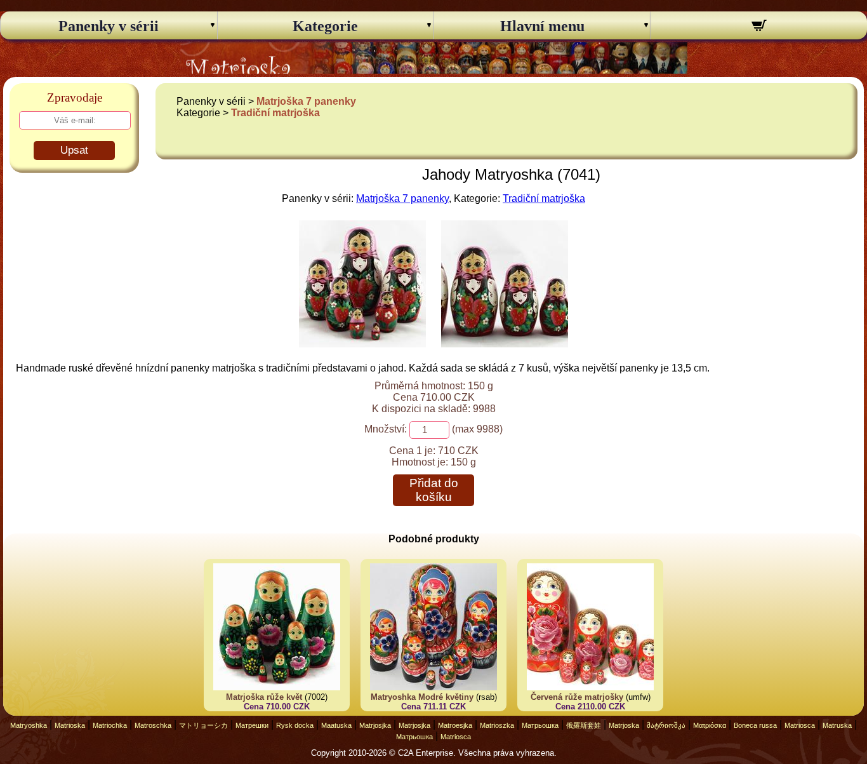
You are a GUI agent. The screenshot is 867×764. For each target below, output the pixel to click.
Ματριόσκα (709, 725)
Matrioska (70, 725)
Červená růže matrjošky (577, 697)
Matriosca (799, 725)
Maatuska (336, 725)
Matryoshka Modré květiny (422, 697)
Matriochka (110, 725)
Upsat (74, 150)
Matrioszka (497, 725)
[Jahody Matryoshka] (362, 343)
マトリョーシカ (203, 725)
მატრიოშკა (666, 725)
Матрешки (251, 725)
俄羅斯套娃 (583, 725)
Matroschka (153, 725)
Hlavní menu (542, 26)
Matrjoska (624, 725)
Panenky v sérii (108, 26)
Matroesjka (455, 725)
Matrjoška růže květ (264, 697)
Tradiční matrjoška (275, 112)
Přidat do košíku (433, 490)
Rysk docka (295, 725)
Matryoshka (28, 725)
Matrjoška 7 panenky (306, 101)
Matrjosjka (375, 725)
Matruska (837, 725)
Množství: (385, 429)
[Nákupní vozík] (759, 27)
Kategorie (325, 26)
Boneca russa (755, 725)
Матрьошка (540, 725)
